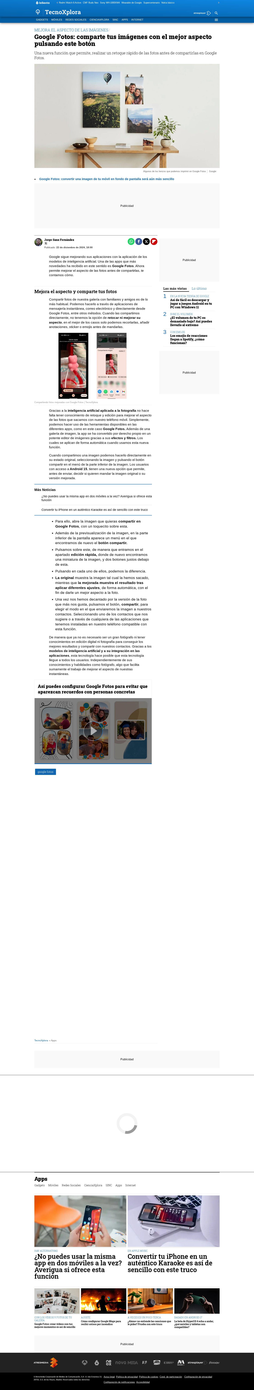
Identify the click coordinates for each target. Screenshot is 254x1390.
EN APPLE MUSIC (138, 1250)
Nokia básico (167, 2)
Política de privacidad (127, 1376)
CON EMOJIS (177, 332)
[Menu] (216, 19)
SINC (115, 19)
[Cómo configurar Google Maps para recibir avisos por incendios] (103, 1301)
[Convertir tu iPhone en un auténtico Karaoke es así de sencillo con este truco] (174, 1221)
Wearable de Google (131, 2)
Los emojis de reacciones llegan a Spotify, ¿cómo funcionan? (188, 339)
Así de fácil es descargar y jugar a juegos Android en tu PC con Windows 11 (191, 303)
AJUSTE (85, 1317)
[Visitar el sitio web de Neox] (109, 1362)
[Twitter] (46, 243)
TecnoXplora (41, 1040)
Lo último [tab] (199, 288)
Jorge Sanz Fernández (59, 240)
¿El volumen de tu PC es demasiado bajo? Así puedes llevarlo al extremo (191, 321)
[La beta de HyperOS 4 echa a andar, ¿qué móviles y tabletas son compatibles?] (197, 1301)
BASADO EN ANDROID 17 (188, 1317)
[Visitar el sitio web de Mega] (133, 1362)
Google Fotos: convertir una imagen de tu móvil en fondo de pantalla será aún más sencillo (106, 179)
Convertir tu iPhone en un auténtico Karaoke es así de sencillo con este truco (94, 509)
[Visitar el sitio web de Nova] (121, 1362)
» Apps (53, 1040)
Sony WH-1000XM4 (110, 2)
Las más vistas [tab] (175, 288)
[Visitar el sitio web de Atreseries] (145, 1362)
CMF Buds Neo (90, 2)
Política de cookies (148, 1376)
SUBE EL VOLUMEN (181, 314)
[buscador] (216, 13)
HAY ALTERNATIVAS (46, 1250)
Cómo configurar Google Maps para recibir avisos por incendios (101, 1323)
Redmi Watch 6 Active (70, 2)
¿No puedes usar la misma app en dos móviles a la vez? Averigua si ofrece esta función (78, 1266)
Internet (137, 19)
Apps (125, 19)
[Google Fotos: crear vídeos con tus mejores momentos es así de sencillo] (57, 1301)
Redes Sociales (75, 19)
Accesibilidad (143, 1382)
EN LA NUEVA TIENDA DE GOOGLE (189, 296)
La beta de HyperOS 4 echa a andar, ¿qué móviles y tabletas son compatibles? (194, 1324)
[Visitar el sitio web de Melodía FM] (181, 1362)
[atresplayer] (201, 13)
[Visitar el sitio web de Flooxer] (214, 1362)
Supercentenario (151, 2)
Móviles (56, 19)
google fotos (45, 772)
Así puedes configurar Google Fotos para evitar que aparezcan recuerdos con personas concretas (93, 689)
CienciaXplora (99, 19)
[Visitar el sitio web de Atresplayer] (198, 1362)
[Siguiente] (218, 3)
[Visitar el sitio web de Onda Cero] (157, 1362)
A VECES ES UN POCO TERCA (144, 1317)
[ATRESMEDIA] (46, 1362)
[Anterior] (56, 3)
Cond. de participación (171, 1376)
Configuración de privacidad (198, 1376)
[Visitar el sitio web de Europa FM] (169, 1362)
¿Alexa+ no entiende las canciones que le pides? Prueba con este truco (149, 1323)
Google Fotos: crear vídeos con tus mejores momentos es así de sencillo (54, 1326)
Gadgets (42, 19)
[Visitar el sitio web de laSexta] (97, 1362)
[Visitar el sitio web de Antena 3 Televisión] (84, 1362)
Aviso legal (109, 1376)
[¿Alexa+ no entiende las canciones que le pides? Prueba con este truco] (150, 1301)
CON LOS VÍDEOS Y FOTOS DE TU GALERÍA (53, 1319)
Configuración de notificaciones (119, 1382)
